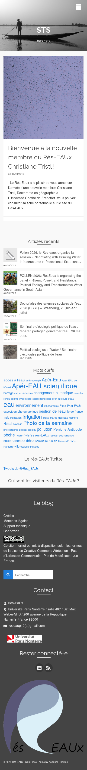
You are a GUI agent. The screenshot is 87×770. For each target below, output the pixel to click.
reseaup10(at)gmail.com (26, 625)
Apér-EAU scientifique (44, 385)
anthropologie (33, 380)
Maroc (53, 417)
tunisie (53, 441)
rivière (19, 435)
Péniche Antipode (67, 429)
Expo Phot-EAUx (70, 406)
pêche (9, 435)
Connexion (11, 531)
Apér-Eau (51, 379)
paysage (17, 424)
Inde (6, 417)
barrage (8, 393)
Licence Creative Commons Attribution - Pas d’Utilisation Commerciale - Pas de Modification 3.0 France (40, 555)
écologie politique (29, 446)
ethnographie (51, 406)
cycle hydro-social (29, 398)
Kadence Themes (58, 762)
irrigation (32, 416)
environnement (29, 405)
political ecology (27, 429)
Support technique (16, 525)
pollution (44, 429)
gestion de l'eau (52, 411)
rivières (28, 435)
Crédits (8, 515)
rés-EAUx (42, 435)
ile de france (75, 411)
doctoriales (45, 398)
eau (9, 404)
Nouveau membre (68, 417)
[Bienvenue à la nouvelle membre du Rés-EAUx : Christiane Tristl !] (43, 97)
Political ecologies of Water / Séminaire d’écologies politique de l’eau (48, 351)
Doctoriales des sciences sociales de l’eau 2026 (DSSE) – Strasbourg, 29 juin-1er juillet (50, 308)
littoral (46, 417)
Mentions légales (15, 520)
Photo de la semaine (47, 423)
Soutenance (66, 435)
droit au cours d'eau (63, 398)
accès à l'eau (14, 379)
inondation (16, 417)
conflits (14, 398)
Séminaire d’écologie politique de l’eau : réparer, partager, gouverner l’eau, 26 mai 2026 (50, 331)
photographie (10, 429)
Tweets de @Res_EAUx (21, 468)
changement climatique (53, 392)
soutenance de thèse (18, 440)
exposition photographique (20, 411)
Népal (7, 423)
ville (16, 446)
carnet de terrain (23, 393)
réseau (54, 435)
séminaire (41, 441)
